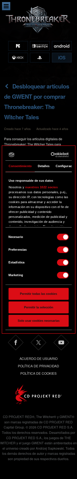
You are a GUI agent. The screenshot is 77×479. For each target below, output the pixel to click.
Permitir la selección (38, 307)
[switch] (63, 249)
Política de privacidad (38, 366)
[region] (38, 38)
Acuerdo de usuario (38, 358)
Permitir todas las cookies (38, 293)
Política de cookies (38, 373)
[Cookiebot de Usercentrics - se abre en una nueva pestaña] (52, 154)
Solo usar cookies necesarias (39, 320)
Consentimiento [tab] (19, 166)
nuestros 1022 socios (41, 187)
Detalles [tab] (43, 166)
